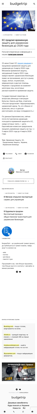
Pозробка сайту (14, 392)
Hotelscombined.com (11, 345)
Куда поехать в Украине (18, 405)
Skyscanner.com (9, 353)
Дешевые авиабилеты (18, 403)
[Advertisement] (18, 295)
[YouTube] (20, 272)
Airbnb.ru (7, 335)
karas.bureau (24, 392)
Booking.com (8, 326)
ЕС (23, 140)
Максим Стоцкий (22, 172)
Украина (24, 142)
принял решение (24, 63)
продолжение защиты (11, 142)
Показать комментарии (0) (17, 181)
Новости (17, 408)
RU (24, 408)
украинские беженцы (11, 145)
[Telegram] (17, 272)
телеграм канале (15, 54)
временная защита (13, 140)
